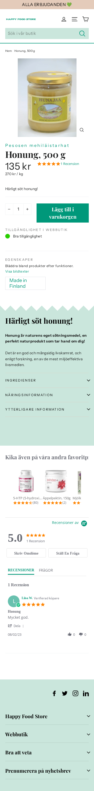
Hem (8, 51)
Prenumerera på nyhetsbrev (38, 770)
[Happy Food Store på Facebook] (54, 693)
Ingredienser (20, 380)
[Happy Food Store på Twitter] (65, 693)
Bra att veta (18, 752)
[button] (17, 625)
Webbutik (16, 734)
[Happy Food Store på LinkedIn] (86, 693)
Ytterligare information (35, 409)
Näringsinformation (29, 395)
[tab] (26, 552)
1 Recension (70, 164)
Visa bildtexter (17, 271)
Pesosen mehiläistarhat (37, 145)
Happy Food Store (26, 716)
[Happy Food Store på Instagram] (75, 693)
